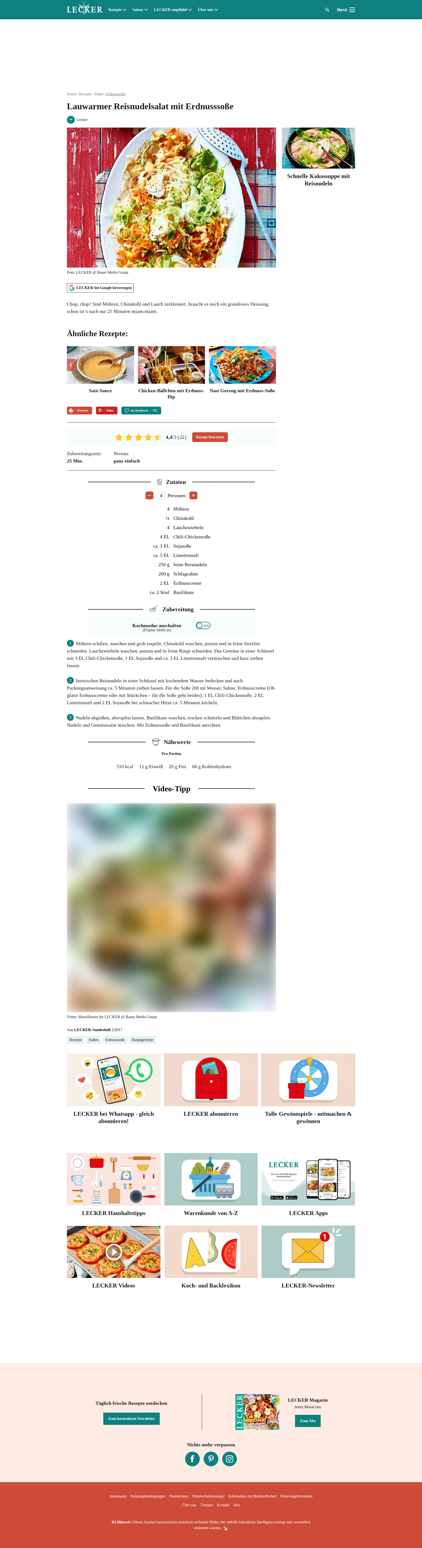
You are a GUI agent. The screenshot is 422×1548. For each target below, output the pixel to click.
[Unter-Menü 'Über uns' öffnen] (216, 9)
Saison (137, 10)
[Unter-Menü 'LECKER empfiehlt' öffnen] (190, 9)
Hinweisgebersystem (296, 1496)
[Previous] (71, 365)
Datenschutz (178, 1496)
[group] (171, 373)
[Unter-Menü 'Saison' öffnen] (146, 9)
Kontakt (223, 1505)
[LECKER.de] (85, 10)
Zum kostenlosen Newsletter (131, 1419)
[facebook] (192, 1459)
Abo (236, 1505)
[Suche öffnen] (327, 10)
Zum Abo (308, 1421)
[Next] (271, 365)
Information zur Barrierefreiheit (252, 1496)
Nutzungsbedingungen (147, 1496)
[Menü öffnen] (352, 10)
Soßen (99, 94)
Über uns (205, 10)
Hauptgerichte (142, 1040)
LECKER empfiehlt (170, 10)
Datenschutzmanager (208, 1496)
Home (71, 94)
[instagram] (229, 1459)
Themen (206, 1505)
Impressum (118, 1496)
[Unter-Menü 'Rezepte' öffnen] (125, 9)
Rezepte (115, 10)
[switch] (203, 625)
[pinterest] (211, 1459)
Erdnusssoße (116, 94)
